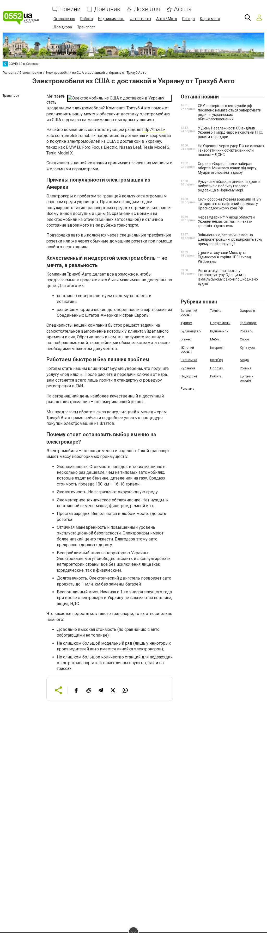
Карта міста (210, 19)
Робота (216, 376)
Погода (188, 19)
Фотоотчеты (140, 19)
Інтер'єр (216, 360)
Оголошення (64, 19)
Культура (247, 348)
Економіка (189, 360)
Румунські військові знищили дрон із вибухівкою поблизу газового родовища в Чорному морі (229, 185)
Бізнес (186, 339)
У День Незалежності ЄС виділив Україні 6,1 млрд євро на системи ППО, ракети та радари (230, 132)
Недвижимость (111, 19)
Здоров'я (247, 311)
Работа (86, 19)
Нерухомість (220, 323)
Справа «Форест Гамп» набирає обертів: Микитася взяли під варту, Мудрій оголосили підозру (227, 168)
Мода (244, 360)
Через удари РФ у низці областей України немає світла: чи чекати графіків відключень (226, 221)
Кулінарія (188, 368)
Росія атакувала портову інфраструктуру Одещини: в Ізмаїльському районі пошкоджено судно (228, 277)
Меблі (215, 339)
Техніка (215, 311)
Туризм (186, 323)
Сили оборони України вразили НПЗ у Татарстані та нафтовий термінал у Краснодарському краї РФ (229, 203)
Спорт (245, 339)
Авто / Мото (166, 19)
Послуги (216, 368)
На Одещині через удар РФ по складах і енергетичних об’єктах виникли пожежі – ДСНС (231, 150)
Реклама (187, 388)
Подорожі (189, 376)
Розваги (246, 331)
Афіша (183, 9)
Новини (70, 9)
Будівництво (191, 331)
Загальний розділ (189, 313)
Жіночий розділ (187, 350)
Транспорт (86, 27)
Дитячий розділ (246, 378)
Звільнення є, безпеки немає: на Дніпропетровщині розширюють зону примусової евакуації (230, 239)
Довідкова (62, 27)
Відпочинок (219, 331)
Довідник (107, 9)
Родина (245, 368)
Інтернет (217, 348)
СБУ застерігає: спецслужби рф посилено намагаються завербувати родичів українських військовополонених (229, 112)
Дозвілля (147, 9)
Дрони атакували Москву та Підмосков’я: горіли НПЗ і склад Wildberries (224, 257)
